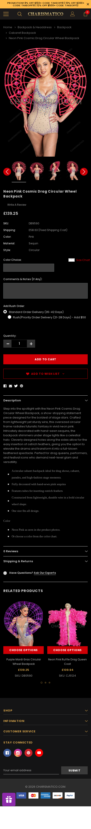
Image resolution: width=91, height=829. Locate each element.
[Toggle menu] (6, 14)
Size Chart (83, 260)
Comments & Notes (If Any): (22, 279)
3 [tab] (49, 683)
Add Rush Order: (14, 306)
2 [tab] (45, 683)
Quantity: (9, 336)
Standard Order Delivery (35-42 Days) (36, 312)
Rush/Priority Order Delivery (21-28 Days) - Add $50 (49, 317)
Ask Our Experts (45, 573)
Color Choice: (12, 260)
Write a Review (16, 205)
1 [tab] (41, 683)
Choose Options (23, 650)
